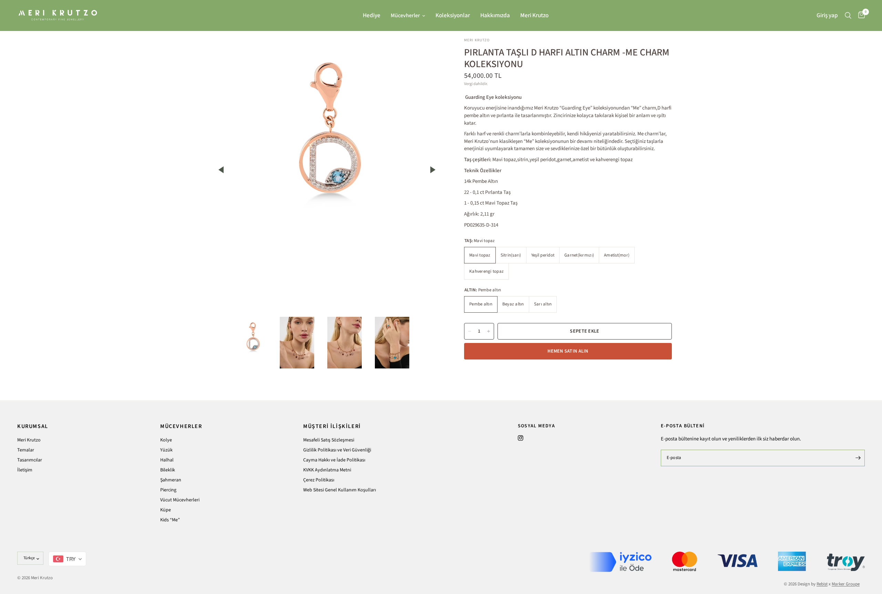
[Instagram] (520, 438)
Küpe (165, 510)
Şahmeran (170, 480)
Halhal (167, 460)
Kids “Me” (170, 520)
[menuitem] (372, 15)
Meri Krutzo (534, 15)
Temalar (25, 450)
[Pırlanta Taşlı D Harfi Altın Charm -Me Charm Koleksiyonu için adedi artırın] (488, 331)
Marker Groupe (846, 584)
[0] (860, 15)
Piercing (168, 490)
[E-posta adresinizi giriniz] (858, 458)
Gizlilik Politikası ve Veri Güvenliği (337, 450)
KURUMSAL (32, 426)
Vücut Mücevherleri (179, 500)
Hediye (371, 15)
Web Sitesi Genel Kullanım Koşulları (339, 490)
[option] (327, 131)
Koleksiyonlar (452, 15)
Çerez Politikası (318, 480)
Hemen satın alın (567, 351)
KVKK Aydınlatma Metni (327, 470)
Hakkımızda (495, 15)
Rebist (822, 584)
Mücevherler (405, 15)
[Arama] (848, 15)
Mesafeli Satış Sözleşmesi (328, 440)
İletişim (24, 470)
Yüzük (166, 450)
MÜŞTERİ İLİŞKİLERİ (332, 426)
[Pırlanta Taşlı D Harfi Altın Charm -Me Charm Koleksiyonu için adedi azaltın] (469, 331)
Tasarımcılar (29, 460)
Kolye (166, 440)
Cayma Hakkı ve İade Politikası (334, 460)
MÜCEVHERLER (181, 426)
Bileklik (167, 470)
